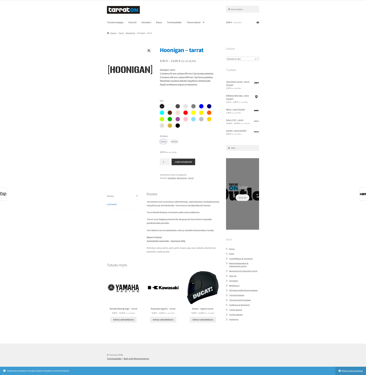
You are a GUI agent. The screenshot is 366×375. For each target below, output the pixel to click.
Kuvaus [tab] (110, 196)
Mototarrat (130, 33)
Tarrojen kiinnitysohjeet (240, 300)
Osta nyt (242, 197)
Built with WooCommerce (136, 358)
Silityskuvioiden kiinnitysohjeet (243, 290)
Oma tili (132, 22)
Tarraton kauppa (115, 22)
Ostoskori (146, 22)
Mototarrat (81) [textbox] (241, 59)
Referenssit (234, 285)
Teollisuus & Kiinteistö (239, 305)
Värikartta (233, 319)
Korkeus (164, 136)
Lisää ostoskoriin (183, 161)
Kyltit (231, 253)
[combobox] (242, 59)
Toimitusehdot (174, 22)
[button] (149, 50)
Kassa (159, 22)
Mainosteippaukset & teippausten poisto (238, 264)
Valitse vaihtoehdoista (123, 319)
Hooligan (172, 178)
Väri (162, 100)
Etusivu (113, 33)
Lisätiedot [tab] (112, 204)
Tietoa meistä (193, 22)
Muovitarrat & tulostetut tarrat (243, 271)
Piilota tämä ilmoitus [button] (352, 370)
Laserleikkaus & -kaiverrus (241, 258)
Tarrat (121, 33)
